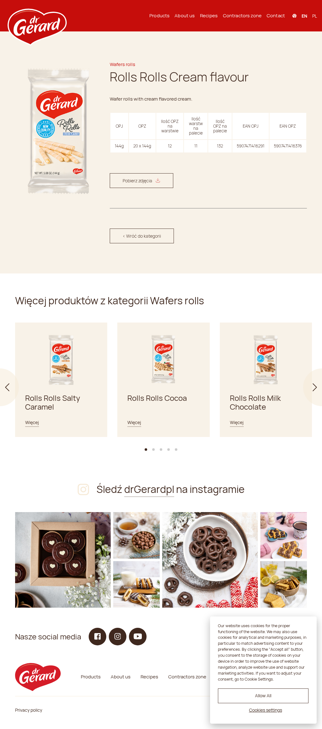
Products (159, 15)
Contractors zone (242, 15)
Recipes (209, 15)
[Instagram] (63, 560)
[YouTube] (138, 636)
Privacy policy (28, 710)
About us (185, 15)
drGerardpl (149, 489)
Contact (276, 15)
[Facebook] (97, 636)
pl (314, 16)
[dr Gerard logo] (36, 16)
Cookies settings (265, 710)
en (304, 16)
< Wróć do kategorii (142, 236)
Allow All (263, 696)
